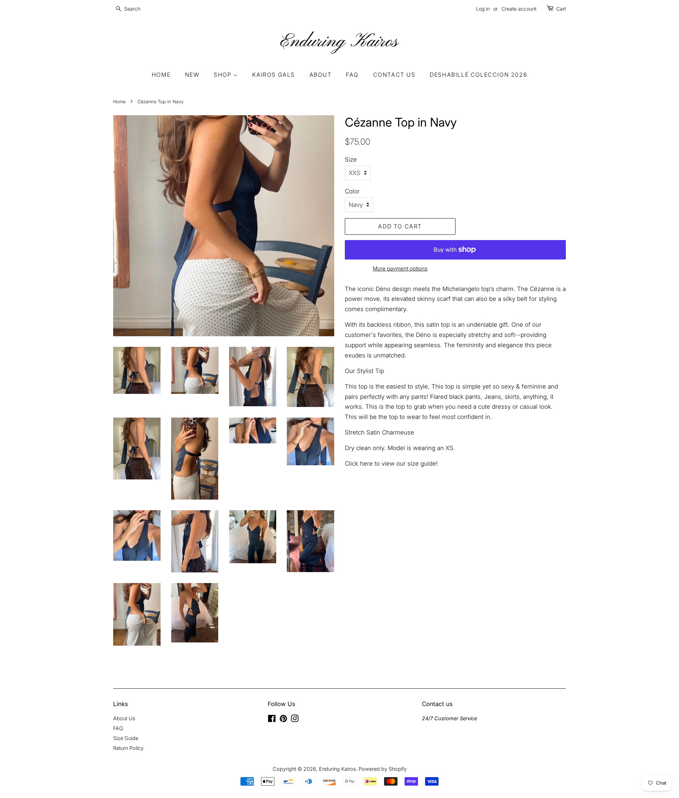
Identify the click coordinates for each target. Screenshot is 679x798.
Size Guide (125, 738)
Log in (483, 9)
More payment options (400, 268)
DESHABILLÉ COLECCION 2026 (478, 74)
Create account (518, 9)
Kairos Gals (273, 74)
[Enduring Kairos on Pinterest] (283, 720)
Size (351, 159)
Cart (561, 9)
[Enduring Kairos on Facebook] (272, 720)
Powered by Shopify (383, 769)
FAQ (352, 74)
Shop (223, 74)
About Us (124, 718)
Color (352, 191)
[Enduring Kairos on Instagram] (294, 720)
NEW (192, 74)
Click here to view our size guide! (392, 463)
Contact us (394, 74)
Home (161, 74)
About (320, 74)
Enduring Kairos (337, 769)
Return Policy (128, 748)
